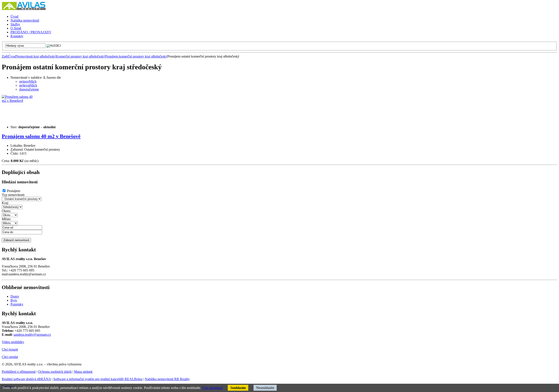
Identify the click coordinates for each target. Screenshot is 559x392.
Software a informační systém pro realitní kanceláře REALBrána (97, 379)
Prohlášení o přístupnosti (19, 371)
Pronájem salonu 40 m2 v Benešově (41, 136)
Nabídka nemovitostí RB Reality (167, 379)
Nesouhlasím (265, 388)
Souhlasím (238, 388)
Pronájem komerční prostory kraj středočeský (136, 56)
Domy (14, 296)
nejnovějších (27, 81)
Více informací (212, 388)
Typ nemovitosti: (13, 195)
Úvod (12, 56)
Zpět (5, 56)
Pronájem (13, 191)
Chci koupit (10, 349)
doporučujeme (29, 89)
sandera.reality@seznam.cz (32, 334)
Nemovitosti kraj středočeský (36, 56)
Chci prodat (10, 357)
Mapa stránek (83, 371)
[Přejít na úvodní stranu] (24, 9)
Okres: (6, 211)
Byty (13, 300)
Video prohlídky (13, 342)
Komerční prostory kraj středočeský (80, 56)
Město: (6, 219)
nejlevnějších (28, 85)
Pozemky (16, 304)
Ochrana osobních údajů (55, 371)
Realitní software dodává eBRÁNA (26, 379)
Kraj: (5, 203)
